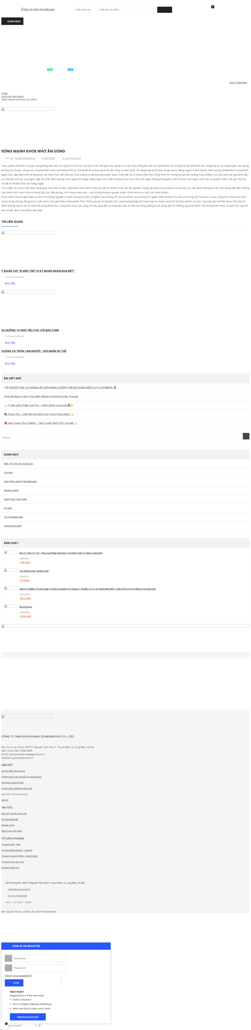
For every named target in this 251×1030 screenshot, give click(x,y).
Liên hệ (4, 800)
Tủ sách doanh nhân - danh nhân (19, 856)
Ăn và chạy (25, 607)
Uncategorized (13, 526)
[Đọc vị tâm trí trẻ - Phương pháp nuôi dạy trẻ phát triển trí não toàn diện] (11, 557)
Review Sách (11, 490)
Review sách (8, 825)
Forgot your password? (18, 975)
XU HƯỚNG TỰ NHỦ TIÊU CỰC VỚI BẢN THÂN (30, 330)
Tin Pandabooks (13, 517)
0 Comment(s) (71, 158)
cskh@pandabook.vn (19, 889)
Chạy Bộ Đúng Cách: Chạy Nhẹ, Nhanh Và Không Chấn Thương (41, 396)
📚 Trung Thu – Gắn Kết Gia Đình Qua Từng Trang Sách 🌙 (38, 414)
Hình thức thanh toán (12, 782)
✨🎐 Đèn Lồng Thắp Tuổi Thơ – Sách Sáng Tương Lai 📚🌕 (38, 405)
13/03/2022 (48, 158)
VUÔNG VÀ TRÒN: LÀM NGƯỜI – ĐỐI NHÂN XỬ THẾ (33, 351)
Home (4, 93)
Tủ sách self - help (10, 844)
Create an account (28, 1016)
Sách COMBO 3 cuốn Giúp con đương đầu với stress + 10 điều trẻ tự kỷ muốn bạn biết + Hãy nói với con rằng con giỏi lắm (87, 589)
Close (247, 3)
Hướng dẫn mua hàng (13, 771)
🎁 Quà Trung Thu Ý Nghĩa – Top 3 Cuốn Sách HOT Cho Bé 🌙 (40, 423)
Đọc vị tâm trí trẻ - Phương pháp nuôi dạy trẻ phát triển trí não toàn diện (61, 553)
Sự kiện (8, 508)
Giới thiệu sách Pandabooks (20, 481)
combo (8, 472)
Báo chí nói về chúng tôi (18, 463)
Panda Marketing (25, 158)
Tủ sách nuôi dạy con (12, 861)
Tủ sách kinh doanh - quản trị (16, 850)
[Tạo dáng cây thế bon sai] (11, 575)
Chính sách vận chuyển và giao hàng (21, 776)
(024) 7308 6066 (238, 82)
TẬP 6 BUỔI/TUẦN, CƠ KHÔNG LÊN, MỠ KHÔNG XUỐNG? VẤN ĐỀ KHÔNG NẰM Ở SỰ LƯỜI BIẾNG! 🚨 (60, 387)
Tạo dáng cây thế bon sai (33, 571)
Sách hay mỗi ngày (12, 96)
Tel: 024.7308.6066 (17, 895)
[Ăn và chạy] (11, 611)
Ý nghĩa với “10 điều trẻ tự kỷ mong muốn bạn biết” (38, 271)
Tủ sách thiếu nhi (10, 867)
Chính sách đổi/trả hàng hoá (16, 788)
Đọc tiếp (10, 283)
